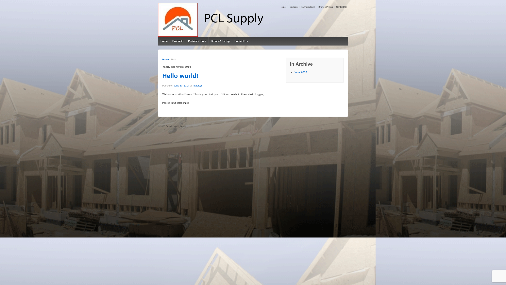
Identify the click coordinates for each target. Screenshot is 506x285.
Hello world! (180, 75)
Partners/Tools (308, 7)
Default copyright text (175, 126)
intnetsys (197, 85)
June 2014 (300, 72)
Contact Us (341, 7)
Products (293, 7)
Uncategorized (181, 103)
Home (283, 7)
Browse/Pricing (325, 7)
